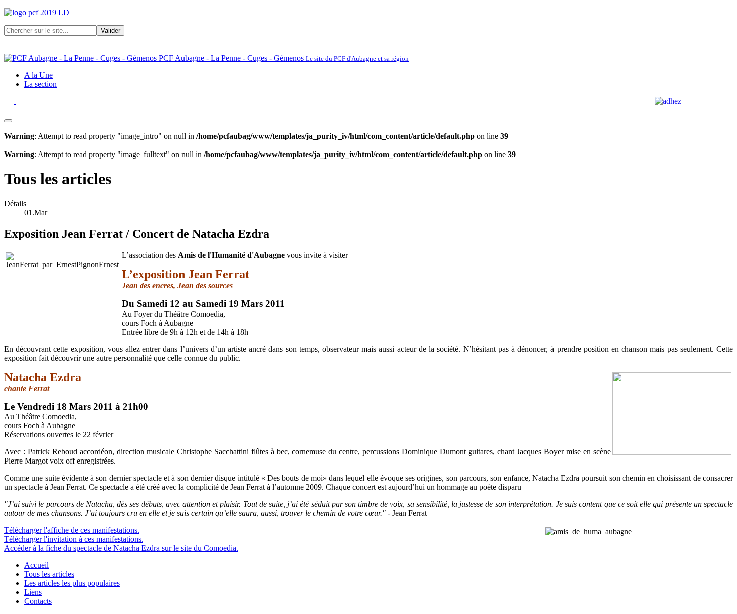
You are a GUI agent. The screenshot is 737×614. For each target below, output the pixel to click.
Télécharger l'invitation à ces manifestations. (73, 539)
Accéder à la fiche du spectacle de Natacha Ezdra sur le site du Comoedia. (121, 548)
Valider (110, 30)
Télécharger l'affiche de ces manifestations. (71, 530)
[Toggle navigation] (8, 120)
